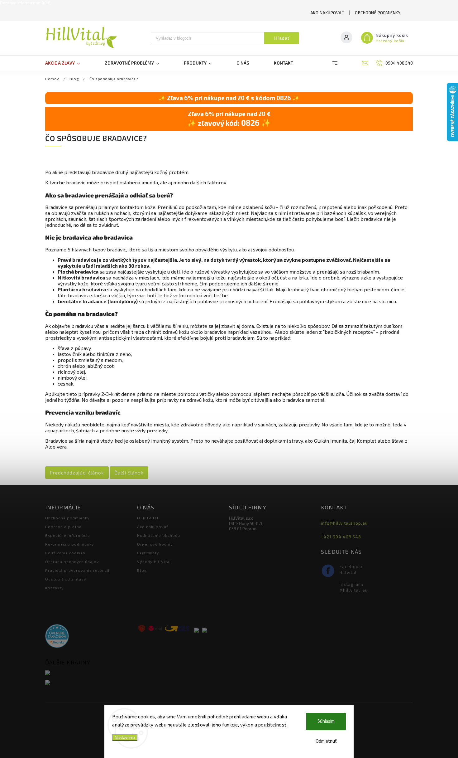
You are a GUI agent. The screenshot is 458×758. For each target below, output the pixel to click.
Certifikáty (148, 552)
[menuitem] (68, 63)
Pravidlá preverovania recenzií (77, 570)
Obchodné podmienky (377, 12)
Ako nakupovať (327, 12)
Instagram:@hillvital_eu (354, 587)
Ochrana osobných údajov (72, 561)
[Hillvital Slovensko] (88, 673)
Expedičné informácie (67, 535)
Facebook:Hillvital (351, 569)
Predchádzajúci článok (77, 472)
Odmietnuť (326, 741)
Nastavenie (125, 737)
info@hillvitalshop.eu (344, 523)
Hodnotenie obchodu (158, 535)
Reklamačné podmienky (69, 544)
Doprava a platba (63, 526)
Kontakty (54, 587)
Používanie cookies (65, 552)
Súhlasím (326, 721)
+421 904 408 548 (341, 537)
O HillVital (148, 517)
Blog (142, 570)
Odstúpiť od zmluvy (65, 578)
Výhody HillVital (154, 561)
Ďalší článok (129, 472)
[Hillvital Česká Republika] (88, 683)
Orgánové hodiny (155, 544)
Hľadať (281, 38)
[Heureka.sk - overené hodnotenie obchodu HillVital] (57, 636)
